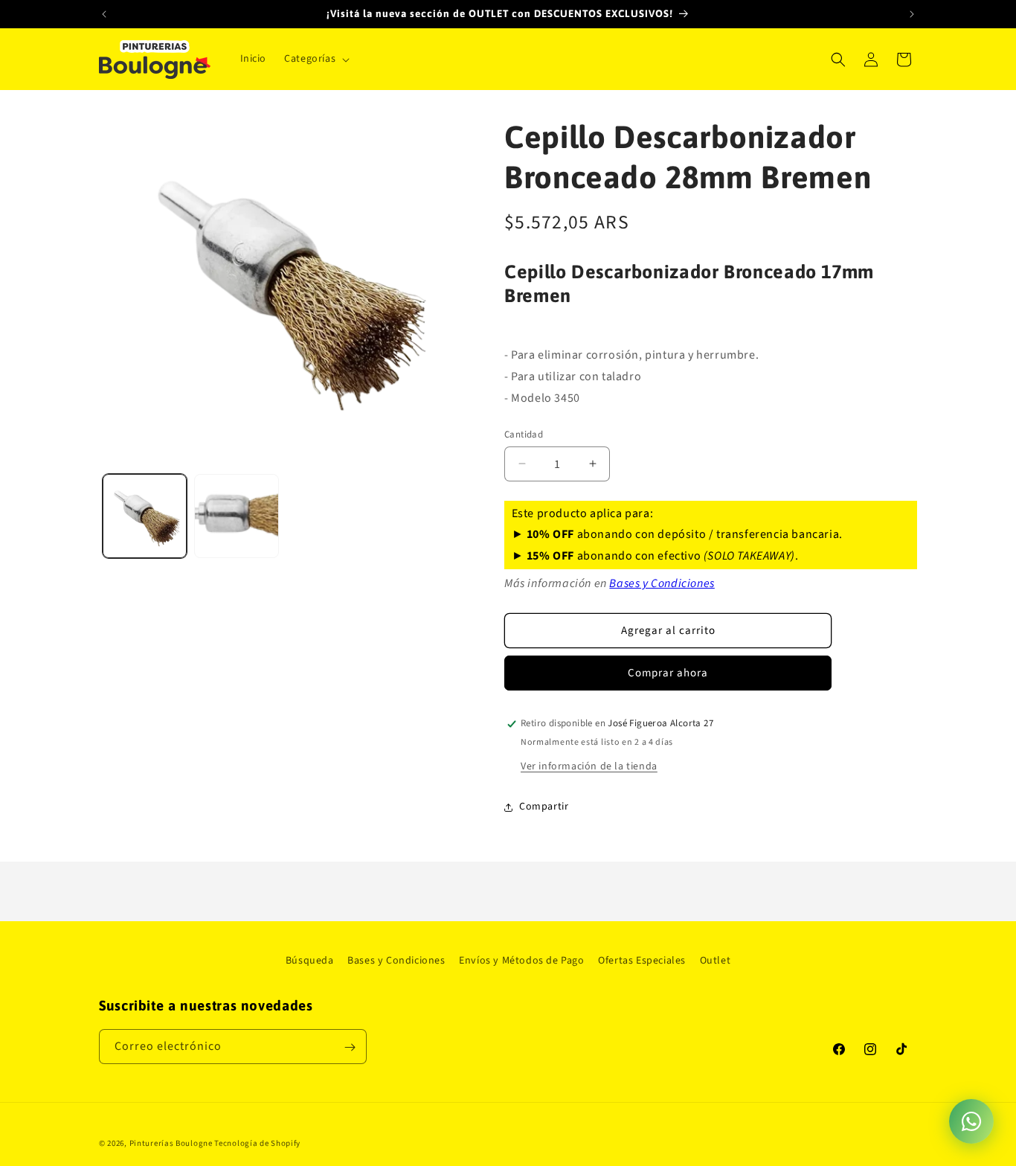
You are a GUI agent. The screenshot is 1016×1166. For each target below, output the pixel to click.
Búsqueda (310, 960)
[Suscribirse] (349, 1047)
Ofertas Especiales (642, 960)
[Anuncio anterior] (104, 14)
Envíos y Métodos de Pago (521, 960)
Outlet (715, 960)
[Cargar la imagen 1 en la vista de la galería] (145, 516)
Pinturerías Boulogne (171, 1143)
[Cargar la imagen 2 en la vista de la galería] (236, 516)
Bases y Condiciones (661, 583)
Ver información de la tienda (589, 766)
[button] (315, 58)
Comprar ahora (668, 673)
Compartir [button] (543, 806)
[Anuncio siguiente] (912, 14)
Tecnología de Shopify (257, 1143)
